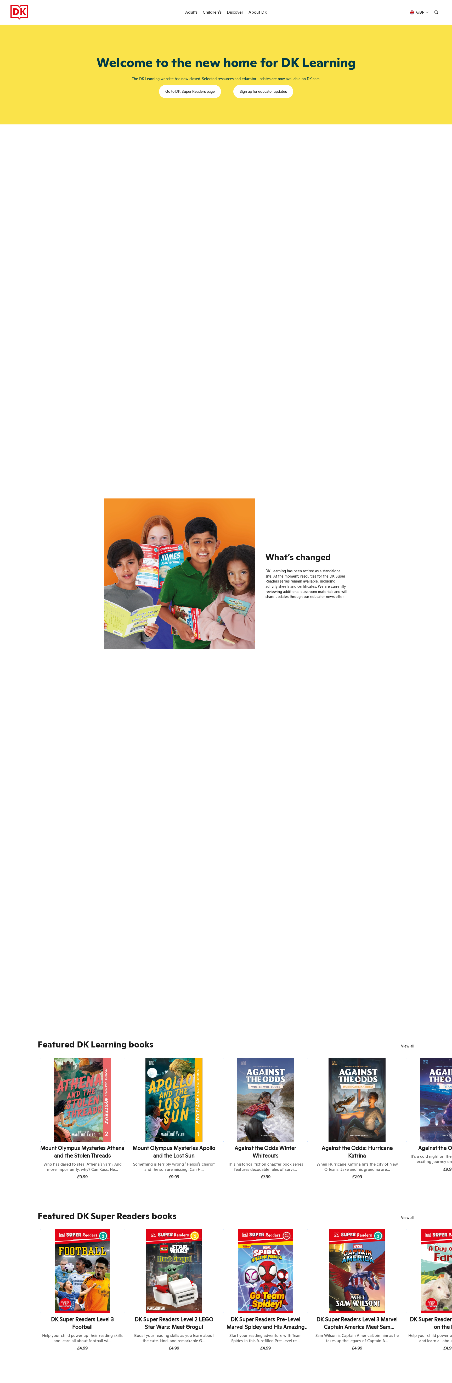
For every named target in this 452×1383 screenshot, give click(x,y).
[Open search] (436, 12)
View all (407, 1046)
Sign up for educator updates (263, 91)
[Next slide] (408, 1119)
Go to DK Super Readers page (190, 91)
